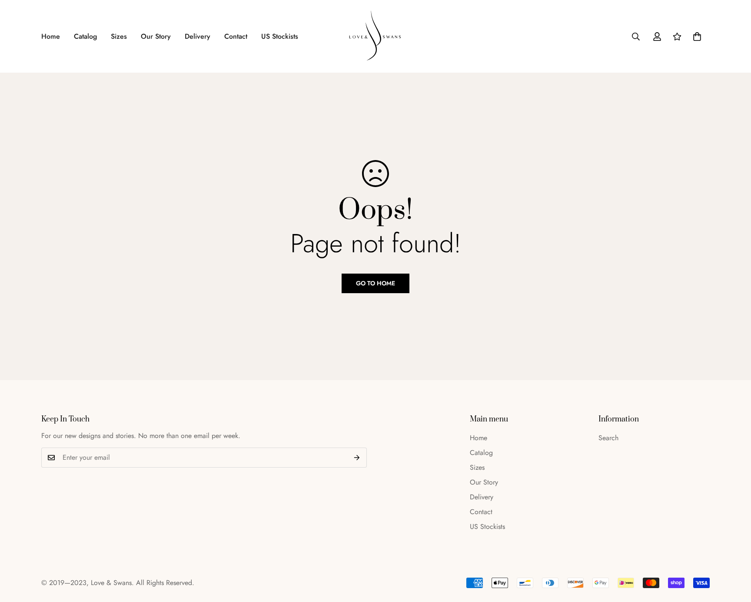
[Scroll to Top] (734, 555)
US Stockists (279, 36)
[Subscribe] (357, 458)
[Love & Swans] (375, 36)
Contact (235, 36)
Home (50, 36)
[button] (697, 37)
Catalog (85, 36)
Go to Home (375, 283)
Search (608, 438)
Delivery (197, 36)
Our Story (156, 36)
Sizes (119, 36)
